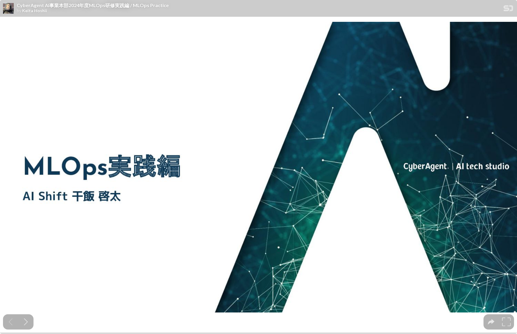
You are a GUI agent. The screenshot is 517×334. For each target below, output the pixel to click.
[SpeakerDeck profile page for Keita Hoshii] (8, 8)
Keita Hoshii (34, 11)
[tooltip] (491, 322)
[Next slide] (26, 322)
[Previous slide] (10, 322)
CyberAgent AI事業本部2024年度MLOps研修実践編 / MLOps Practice (93, 5)
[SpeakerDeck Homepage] (508, 9)
